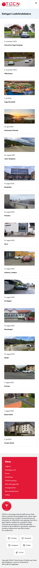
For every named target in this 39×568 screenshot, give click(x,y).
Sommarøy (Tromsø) (11, 130)
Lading (7, 495)
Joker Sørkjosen (9, 159)
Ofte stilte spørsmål (11, 484)
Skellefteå (7, 187)
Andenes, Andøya (10, 272)
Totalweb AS (24, 562)
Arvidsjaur (8, 301)
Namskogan (8, 329)
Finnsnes (7, 216)
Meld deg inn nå (10, 470)
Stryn (6, 244)
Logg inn (8, 466)
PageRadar (14, 564)
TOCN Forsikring (10, 481)
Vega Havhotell (9, 102)
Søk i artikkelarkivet (11, 491)
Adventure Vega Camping (13, 45)
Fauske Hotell (9, 443)
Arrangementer (10, 488)
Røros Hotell (8, 414)
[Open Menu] (36, 3)
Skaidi (6, 358)
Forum (7, 473)
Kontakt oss (9, 477)
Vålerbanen (8, 73)
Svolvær (7, 386)
